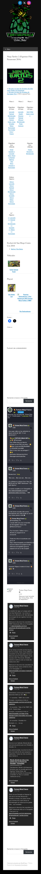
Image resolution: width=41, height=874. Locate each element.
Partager (13, 638)
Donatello (11, 118)
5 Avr (14, 427)
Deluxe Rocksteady (11, 203)
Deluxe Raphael (11, 187)
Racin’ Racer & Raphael (11, 157)
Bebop (11, 126)
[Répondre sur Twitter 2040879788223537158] (9, 460)
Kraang (12, 134)
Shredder (11, 124)
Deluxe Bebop (12, 199)
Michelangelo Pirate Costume (21, 124)
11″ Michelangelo (11, 223)
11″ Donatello (11, 227)
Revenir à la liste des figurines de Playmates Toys (18, 93)
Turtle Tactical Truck (14, 271)
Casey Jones (11, 122)
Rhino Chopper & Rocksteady (11, 165)
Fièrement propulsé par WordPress (17, 863)
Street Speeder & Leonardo (12, 152)
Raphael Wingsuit (20, 119)
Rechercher (28, 401)
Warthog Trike (11, 161)
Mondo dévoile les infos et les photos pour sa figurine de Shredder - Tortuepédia (19, 761)
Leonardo (11, 112)
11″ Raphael (11, 220)
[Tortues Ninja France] (11, 590)
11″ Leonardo (11, 218)
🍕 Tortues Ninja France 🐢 (21, 425)
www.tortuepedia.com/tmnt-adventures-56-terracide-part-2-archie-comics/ (20, 628)
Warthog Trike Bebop (17, 249)
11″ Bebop (12, 230)
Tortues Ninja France (21, 606)
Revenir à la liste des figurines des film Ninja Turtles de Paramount (20, 89)
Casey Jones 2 (30, 115)
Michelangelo (11, 116)
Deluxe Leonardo (11, 183)
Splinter (11, 120)
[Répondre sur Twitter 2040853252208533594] (9, 552)
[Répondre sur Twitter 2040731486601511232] (9, 574)
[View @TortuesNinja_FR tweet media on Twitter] (13, 569)
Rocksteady (11, 128)
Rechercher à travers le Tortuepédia (17, 398)
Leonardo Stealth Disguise (20, 114)
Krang (11, 132)
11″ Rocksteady (11, 233)
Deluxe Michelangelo (11, 191)
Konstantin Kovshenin (21, 865)
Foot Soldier (11, 130)
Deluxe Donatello (11, 195)
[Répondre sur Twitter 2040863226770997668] (9, 498)
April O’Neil (30, 112)
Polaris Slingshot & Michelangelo (30, 152)
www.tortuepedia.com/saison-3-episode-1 (21, 671)
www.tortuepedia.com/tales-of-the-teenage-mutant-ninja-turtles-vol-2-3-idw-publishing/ (20, 715)
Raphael (11, 114)
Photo (13, 632)
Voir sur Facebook (13, 636)
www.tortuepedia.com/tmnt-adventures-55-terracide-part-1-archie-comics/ (20, 814)
